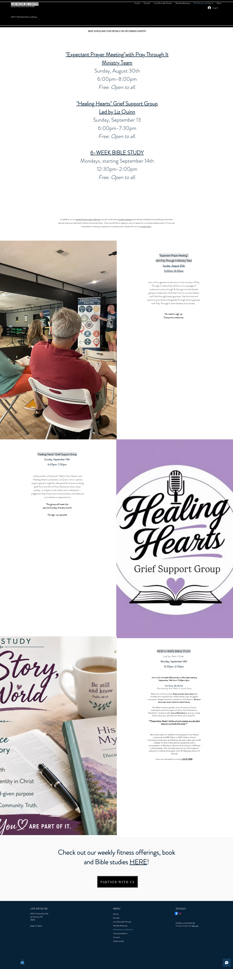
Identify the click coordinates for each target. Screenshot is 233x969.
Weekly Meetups (120, 925)
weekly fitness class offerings (88, 219)
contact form (145, 226)
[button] (22, 961)
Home (116, 914)
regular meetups (125, 219)
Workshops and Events (123, 929)
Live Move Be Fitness (122, 922)
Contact (116, 937)
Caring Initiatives (120, 933)
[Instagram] (180, 913)
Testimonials (118, 941)
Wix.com (195, 926)
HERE (138, 862)
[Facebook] (176, 913)
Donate (116, 918)
